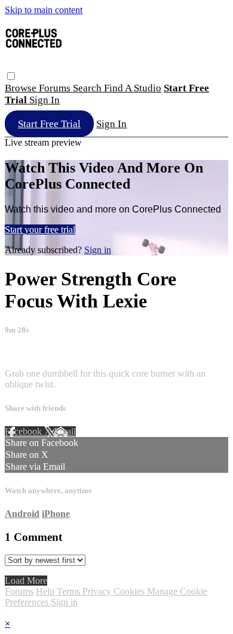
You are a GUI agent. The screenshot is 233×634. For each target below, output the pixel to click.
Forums (56, 88)
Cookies (130, 591)
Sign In (111, 124)
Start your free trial (40, 229)
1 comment (26, 353)
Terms (69, 591)
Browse (22, 88)
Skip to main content (43, 10)
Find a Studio (132, 88)
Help (46, 591)
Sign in (44, 100)
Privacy (98, 591)
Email (65, 431)
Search (88, 88)
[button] (11, 76)
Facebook (24, 431)
